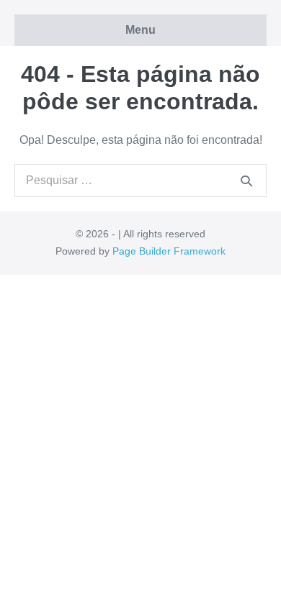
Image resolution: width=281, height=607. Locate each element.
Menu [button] (140, 30)
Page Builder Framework (169, 251)
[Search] (246, 180)
